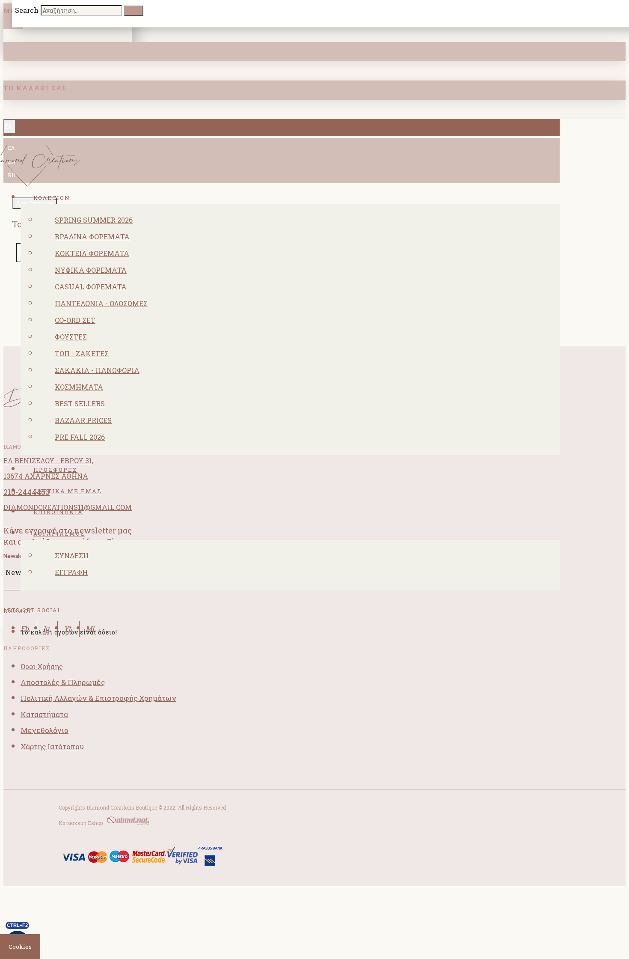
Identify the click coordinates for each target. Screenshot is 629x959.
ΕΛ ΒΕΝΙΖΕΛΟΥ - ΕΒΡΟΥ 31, (48, 460)
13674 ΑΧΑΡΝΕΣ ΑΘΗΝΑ (45, 475)
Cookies (20, 946)
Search (27, 10)
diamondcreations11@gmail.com (67, 507)
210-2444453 (26, 492)
